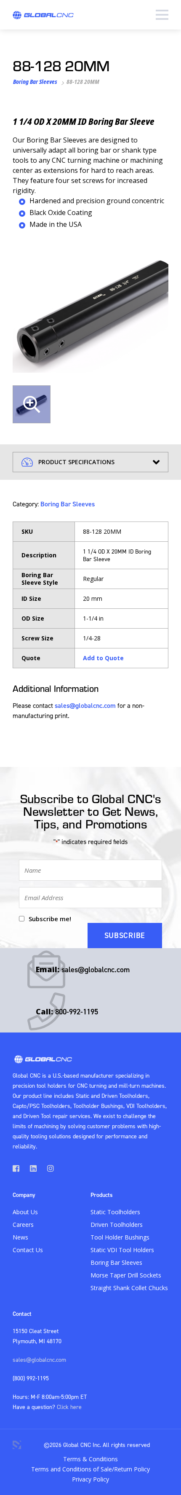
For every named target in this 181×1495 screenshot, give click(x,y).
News (20, 1237)
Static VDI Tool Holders (122, 1250)
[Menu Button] (162, 15)
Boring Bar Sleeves (35, 82)
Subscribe (124, 935)
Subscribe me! (50, 918)
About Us (25, 1212)
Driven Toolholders (116, 1225)
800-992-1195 (76, 1011)
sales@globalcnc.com (85, 705)
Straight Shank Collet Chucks (129, 1288)
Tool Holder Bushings (119, 1237)
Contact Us (28, 1250)
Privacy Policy (90, 1479)
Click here (69, 1406)
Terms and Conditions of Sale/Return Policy (90, 1469)
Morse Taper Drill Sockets (125, 1275)
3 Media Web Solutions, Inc (17, 1445)
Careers (23, 1225)
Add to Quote (103, 658)
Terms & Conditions (90, 1459)
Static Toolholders (115, 1212)
